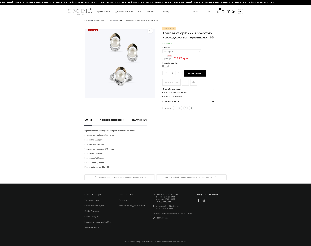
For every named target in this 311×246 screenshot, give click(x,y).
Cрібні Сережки (91, 211)
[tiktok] (209, 200)
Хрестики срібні (91, 200)
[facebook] (198, 200)
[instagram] (204, 200)
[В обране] (185, 82)
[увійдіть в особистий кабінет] (233, 11)
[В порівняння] (193, 82)
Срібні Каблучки (91, 216)
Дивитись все (90, 227)
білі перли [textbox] (168, 51)
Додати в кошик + (195, 73)
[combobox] (181, 51)
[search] (209, 11)
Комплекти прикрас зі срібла (97, 222)
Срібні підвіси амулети (94, 206)
